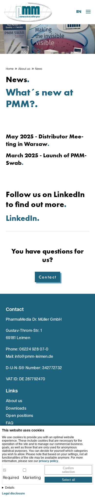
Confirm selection (68, 470)
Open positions (19, 416)
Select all (68, 480)
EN (78, 11)
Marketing (32, 478)
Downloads (16, 409)
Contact (48, 277)
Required (11, 478)
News (38, 69)
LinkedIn (21, 218)
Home (9, 69)
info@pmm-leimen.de (34, 357)
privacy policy (48, 461)
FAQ (9, 423)
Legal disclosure (13, 493)
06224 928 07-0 (33, 349)
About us (24, 69)
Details (9, 487)
